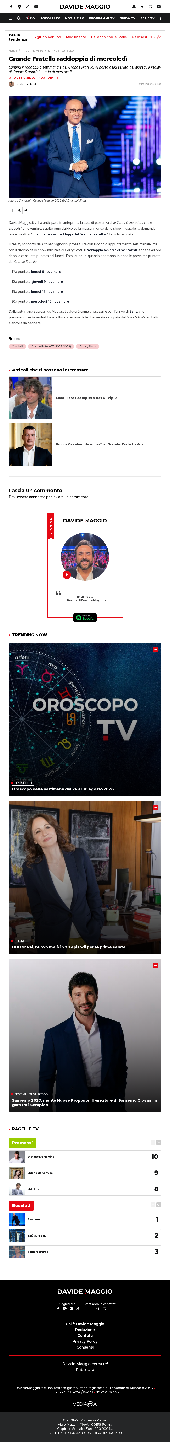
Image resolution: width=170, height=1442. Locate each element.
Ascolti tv (50, 18)
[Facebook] (12, 210)
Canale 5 (17, 346)
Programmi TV (102, 18)
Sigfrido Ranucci (47, 37)
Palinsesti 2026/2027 (149, 37)
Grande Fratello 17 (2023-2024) (51, 346)
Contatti (84, 1335)
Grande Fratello (22, 77)
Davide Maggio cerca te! (85, 1363)
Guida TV (127, 18)
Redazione (85, 1329)
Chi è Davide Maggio (85, 1324)
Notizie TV (74, 18)
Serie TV (147, 18)
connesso (37, 497)
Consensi (85, 1347)
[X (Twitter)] (19, 210)
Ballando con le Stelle (109, 37)
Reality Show (88, 346)
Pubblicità (85, 1369)
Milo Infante (76, 37)
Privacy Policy (85, 1341)
